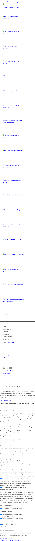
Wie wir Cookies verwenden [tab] (7, 411)
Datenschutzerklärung (6, 538)
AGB (4, 358)
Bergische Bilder (8, 371)
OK (1, 400)
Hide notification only (16, 540)
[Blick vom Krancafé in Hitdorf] (14, 167)
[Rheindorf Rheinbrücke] (14, 254)
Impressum (6, 354)
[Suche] (18, 7)
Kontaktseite (10, 342)
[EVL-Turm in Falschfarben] (14, 18)
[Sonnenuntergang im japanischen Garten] (14, 122)
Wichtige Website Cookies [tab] (7, 436)
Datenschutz (6, 356)
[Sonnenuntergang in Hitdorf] (14, 108)
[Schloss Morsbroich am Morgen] (14, 212)
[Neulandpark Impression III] (14, 63)
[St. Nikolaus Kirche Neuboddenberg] (14, 227)
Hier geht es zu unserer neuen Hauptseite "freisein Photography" (17, 1)
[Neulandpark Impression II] (14, 48)
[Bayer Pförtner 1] (14, 76)
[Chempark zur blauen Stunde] (14, 137)
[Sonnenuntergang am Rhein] (14, 93)
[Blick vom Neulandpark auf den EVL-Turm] (14, 301)
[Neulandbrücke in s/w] (14, 284)
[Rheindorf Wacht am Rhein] (14, 271)
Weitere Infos (7, 400)
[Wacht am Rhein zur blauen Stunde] (14, 182)
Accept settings (5, 540)
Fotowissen (6, 376)
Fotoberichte (6, 373)
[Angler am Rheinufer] (14, 150)
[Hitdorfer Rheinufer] (14, 195)
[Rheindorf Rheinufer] (14, 239)
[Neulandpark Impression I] (14, 33)
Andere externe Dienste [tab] (6, 489)
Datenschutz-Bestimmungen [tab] (7, 530)
